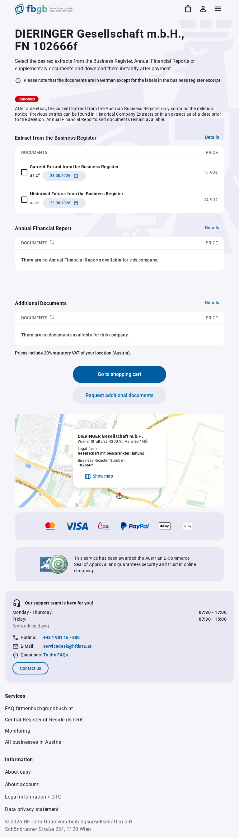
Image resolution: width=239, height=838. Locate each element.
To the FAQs (55, 654)
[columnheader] (83, 243)
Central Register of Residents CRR (44, 720)
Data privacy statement (32, 809)
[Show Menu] (218, 8)
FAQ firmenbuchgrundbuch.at (39, 708)
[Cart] (188, 8)
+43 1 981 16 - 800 (61, 637)
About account (22, 784)
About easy (18, 772)
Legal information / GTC (33, 797)
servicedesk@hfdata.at (67, 646)
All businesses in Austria (33, 742)
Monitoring (17, 731)
